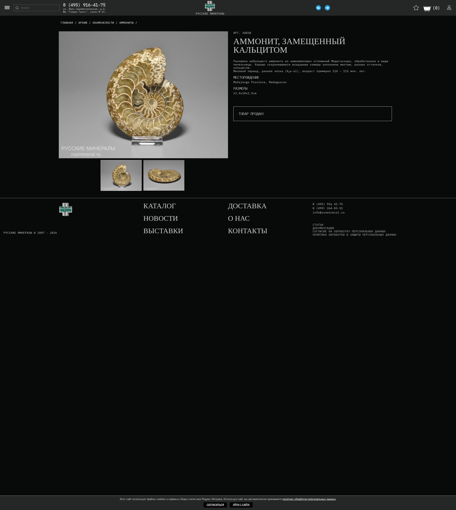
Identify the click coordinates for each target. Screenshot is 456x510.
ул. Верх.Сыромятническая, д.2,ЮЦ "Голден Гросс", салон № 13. (84, 10)
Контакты (247, 231)
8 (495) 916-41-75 (84, 4)
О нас (239, 218)
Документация (323, 228)
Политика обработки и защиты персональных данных (354, 234)
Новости (160, 218)
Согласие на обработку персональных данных (349, 231)
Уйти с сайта (241, 504)
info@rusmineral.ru (329, 212)
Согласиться (215, 504)
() (436, 8)
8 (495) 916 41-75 (328, 204)
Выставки (163, 231)
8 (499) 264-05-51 (328, 208)
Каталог (159, 206)
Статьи (318, 224)
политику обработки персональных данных (309, 499)
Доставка (247, 206)
